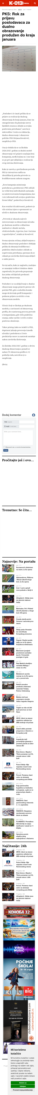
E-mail (11, 426)
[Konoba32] (19, 912)
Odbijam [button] (23, 1086)
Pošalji (5, 450)
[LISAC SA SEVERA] (19, 1021)
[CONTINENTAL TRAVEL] (19, 930)
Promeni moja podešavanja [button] (23, 1090)
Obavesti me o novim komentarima (17, 447)
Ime (8, 422)
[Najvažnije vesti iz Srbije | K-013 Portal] (19, 3)
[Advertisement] (19, 93)
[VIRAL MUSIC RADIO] (19, 949)
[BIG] (19, 979)
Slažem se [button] (22, 1083)
